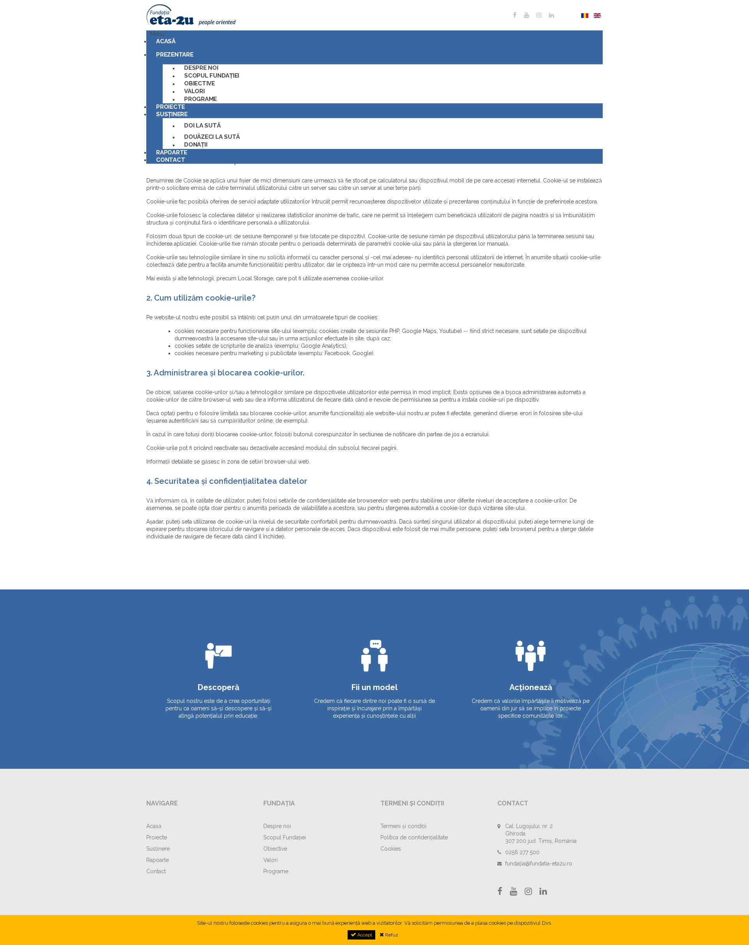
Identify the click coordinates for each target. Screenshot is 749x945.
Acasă (166, 41)
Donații (195, 144)
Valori (194, 91)
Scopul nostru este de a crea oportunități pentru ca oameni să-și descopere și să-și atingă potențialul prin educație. (218, 708)
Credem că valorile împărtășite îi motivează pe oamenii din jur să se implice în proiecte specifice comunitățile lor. (530, 708)
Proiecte (156, 837)
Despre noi (201, 67)
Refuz (391, 935)
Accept (364, 935)
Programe (200, 99)
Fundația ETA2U (204, 15)
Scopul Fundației (211, 75)
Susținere (172, 114)
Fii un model (374, 687)
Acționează (530, 687)
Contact (170, 159)
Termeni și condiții (403, 826)
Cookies (390, 849)
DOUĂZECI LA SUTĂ (212, 136)
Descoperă (218, 687)
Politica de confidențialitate (414, 837)
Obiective (199, 83)
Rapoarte (157, 860)
